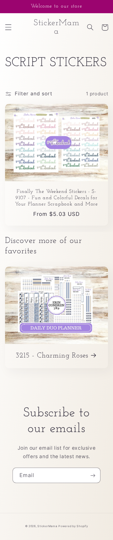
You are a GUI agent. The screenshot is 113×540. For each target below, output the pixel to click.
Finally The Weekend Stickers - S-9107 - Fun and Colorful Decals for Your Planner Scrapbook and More (56, 198)
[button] (8, 27)
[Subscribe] (93, 475)
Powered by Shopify (73, 526)
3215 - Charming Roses (52, 355)
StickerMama (47, 526)
